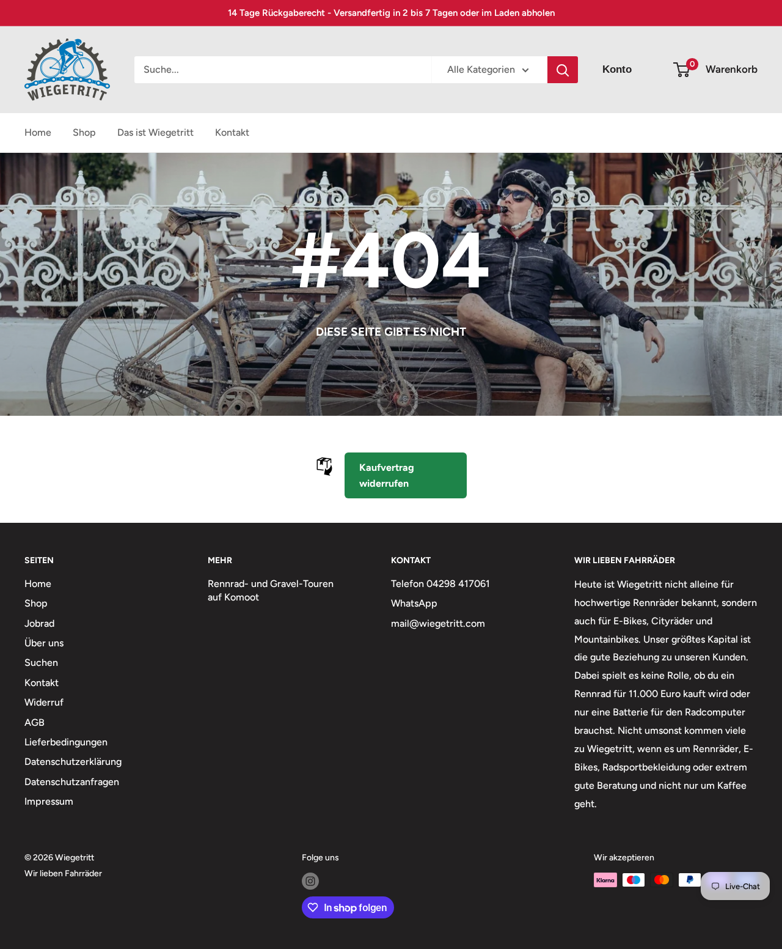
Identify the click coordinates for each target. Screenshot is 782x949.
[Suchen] (562, 69)
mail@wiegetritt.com (438, 623)
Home (37, 132)
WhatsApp (414, 603)
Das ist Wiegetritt (155, 132)
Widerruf (44, 702)
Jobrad (39, 623)
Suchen (41, 662)
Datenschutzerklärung (73, 761)
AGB (34, 722)
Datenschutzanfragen (71, 782)
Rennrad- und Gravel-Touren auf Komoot (271, 590)
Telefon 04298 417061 (440, 583)
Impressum (48, 801)
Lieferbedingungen (66, 742)
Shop (84, 132)
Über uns (44, 643)
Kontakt (232, 132)
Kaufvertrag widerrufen (386, 475)
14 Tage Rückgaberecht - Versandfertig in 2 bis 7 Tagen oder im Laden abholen (391, 12)
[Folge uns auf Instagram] (310, 881)
